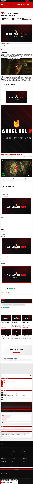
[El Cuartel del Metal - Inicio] (3, 1)
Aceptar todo (3, 482)
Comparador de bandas (3, 461)
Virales (13, 461)
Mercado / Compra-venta (3, 455)
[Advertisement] (16, 369)
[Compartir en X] (7, 288)
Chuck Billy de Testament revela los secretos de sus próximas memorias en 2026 (6, 336)
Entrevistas (23, 4)
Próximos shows (2, 454)
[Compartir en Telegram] (13, 288)
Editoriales (28, 4)
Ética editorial (23, 461)
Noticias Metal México (13, 434)
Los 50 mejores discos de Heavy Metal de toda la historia (26, 336)
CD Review (15, 5)
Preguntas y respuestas (3, 458)
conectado (8, 358)
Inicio (2, 4)
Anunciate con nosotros (24, 458)
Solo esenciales (7, 482)
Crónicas (18, 4)
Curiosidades (10, 4)
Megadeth (9, 434)
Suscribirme (16, 409)
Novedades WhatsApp (4, 434)
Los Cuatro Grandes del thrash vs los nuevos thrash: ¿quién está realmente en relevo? (15, 336)
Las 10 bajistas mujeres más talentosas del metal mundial (15, 322)
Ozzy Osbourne (19, 434)
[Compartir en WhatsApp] (11, 288)
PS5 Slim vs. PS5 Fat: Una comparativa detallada (5, 322)
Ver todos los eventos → (16, 387)
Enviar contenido (24, 454)
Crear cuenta (23, 451)
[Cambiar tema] (22, 1)
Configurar (11, 482)
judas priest (25, 434)
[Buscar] (24, 1)
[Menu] (1, 2)
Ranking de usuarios (24, 455)
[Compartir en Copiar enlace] (14, 288)
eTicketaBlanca (6, 196)
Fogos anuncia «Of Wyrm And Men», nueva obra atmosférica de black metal (27, 322)
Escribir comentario (16, 352)
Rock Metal (13, 454)
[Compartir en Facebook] (9, 288)
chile (22, 434)
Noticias (5, 4)
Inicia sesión (15, 360)
